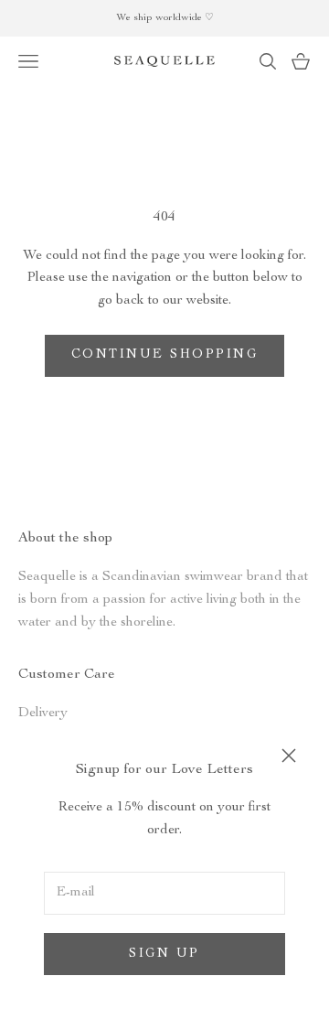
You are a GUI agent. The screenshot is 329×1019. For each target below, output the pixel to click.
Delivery (43, 713)
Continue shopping (165, 355)
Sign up (164, 954)
